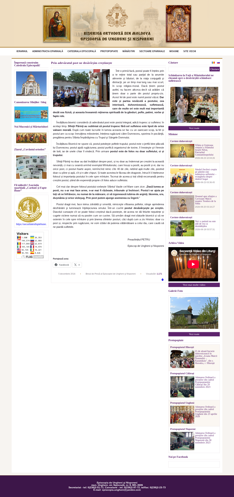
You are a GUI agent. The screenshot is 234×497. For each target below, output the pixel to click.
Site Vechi (189, 51)
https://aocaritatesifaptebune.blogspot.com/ (31, 224)
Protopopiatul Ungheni (182, 403)
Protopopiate (109, 51)
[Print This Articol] (162, 280)
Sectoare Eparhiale (152, 51)
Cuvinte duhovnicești (181, 141)
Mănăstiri (128, 51)
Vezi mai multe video (194, 284)
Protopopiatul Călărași (182, 373)
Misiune (174, 51)
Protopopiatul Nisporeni (182, 429)
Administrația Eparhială (47, 51)
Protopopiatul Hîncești (182, 347)
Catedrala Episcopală (81, 51)
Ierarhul (22, 51)
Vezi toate (194, 128)
